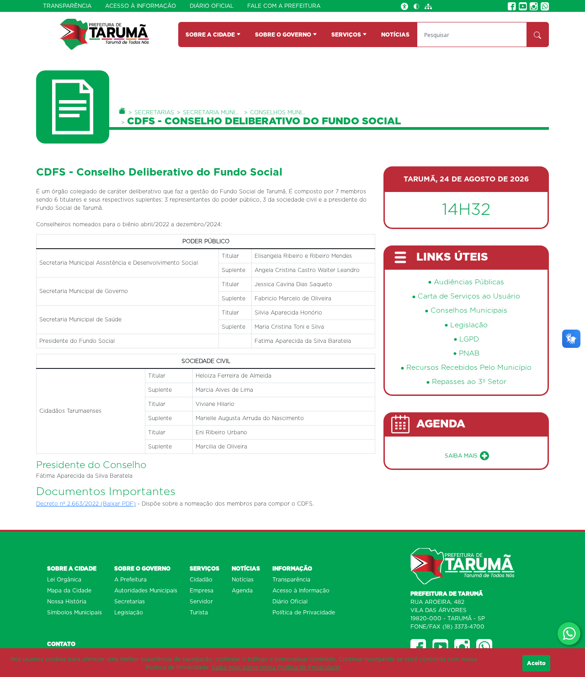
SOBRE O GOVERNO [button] (284, 34)
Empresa (201, 590)
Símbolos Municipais (74, 612)
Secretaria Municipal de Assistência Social (212, 112)
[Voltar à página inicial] (104, 34)
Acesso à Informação (140, 6)
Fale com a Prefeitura (283, 6)
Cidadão (201, 579)
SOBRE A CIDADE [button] (211, 34)
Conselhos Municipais (279, 112)
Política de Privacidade (303, 612)
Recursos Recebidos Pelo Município (469, 367)
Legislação (469, 325)
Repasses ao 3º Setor (469, 381)
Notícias (243, 579)
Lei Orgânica (64, 579)
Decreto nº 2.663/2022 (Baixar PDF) (86, 503)
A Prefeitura (130, 579)
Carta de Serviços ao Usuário (469, 296)
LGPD (469, 339)
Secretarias (154, 112)
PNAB (469, 353)
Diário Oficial (212, 6)
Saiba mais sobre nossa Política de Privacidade (276, 667)
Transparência (67, 6)
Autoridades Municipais (145, 590)
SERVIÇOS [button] (346, 34)
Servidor (201, 601)
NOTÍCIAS (395, 34)
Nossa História (66, 601)
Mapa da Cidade (69, 590)
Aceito (536, 663)
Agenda (242, 590)
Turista (199, 612)
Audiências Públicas (469, 282)
